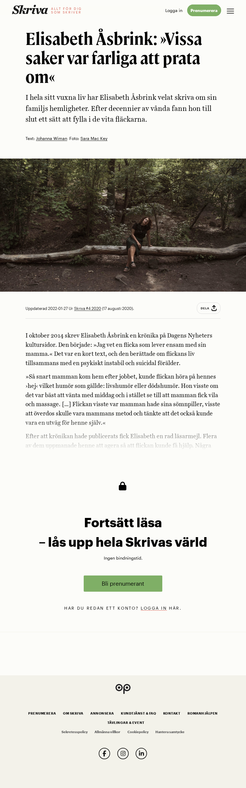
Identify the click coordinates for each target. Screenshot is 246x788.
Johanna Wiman (51, 138)
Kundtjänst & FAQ (138, 713)
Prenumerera (204, 10)
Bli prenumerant (123, 583)
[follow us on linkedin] (141, 753)
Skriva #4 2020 (87, 308)
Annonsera (102, 713)
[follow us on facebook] (104, 753)
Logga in (173, 10)
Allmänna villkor (107, 732)
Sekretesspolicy (75, 732)
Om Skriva (73, 713)
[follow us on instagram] (123, 753)
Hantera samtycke (169, 732)
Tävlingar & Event (126, 722)
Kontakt (172, 713)
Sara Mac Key (93, 138)
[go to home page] (30, 9)
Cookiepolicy (138, 732)
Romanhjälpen (203, 713)
